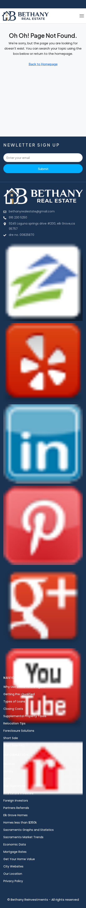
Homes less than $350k (20, 822)
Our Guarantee (14, 786)
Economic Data (14, 844)
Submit (43, 169)
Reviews (9, 764)
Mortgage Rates (15, 852)
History (8, 771)
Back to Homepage (43, 64)
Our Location (12, 874)
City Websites (13, 866)
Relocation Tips (14, 723)
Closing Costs (13, 709)
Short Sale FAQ (14, 745)
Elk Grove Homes (15, 815)
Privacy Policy (13, 881)
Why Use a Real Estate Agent (24, 687)
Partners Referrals (16, 808)
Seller (7, 778)
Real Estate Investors (18, 793)
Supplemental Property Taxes (24, 716)
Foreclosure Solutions (18, 731)
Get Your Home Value (19, 859)
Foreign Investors (15, 800)
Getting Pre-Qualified (19, 694)
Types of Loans (14, 701)
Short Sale (10, 738)
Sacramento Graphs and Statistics (28, 830)
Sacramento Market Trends (23, 837)
